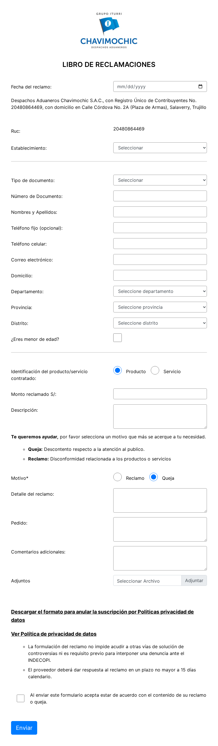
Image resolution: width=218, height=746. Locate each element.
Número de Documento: (36, 196)
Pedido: (19, 523)
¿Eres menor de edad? (35, 339)
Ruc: (15, 131)
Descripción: (24, 410)
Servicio (172, 371)
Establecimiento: (29, 148)
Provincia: (21, 307)
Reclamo (135, 478)
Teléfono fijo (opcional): (36, 228)
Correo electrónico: (32, 260)
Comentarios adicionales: (38, 552)
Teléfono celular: (29, 244)
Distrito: (19, 323)
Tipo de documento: (32, 180)
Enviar (24, 727)
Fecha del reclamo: (31, 87)
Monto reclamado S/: (33, 394)
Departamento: (27, 291)
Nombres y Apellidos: (34, 212)
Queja (168, 478)
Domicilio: (21, 275)
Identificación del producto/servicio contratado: (49, 375)
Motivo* (19, 478)
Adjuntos (20, 581)
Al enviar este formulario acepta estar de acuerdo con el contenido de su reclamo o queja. (118, 698)
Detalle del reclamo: (32, 494)
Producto (136, 371)
